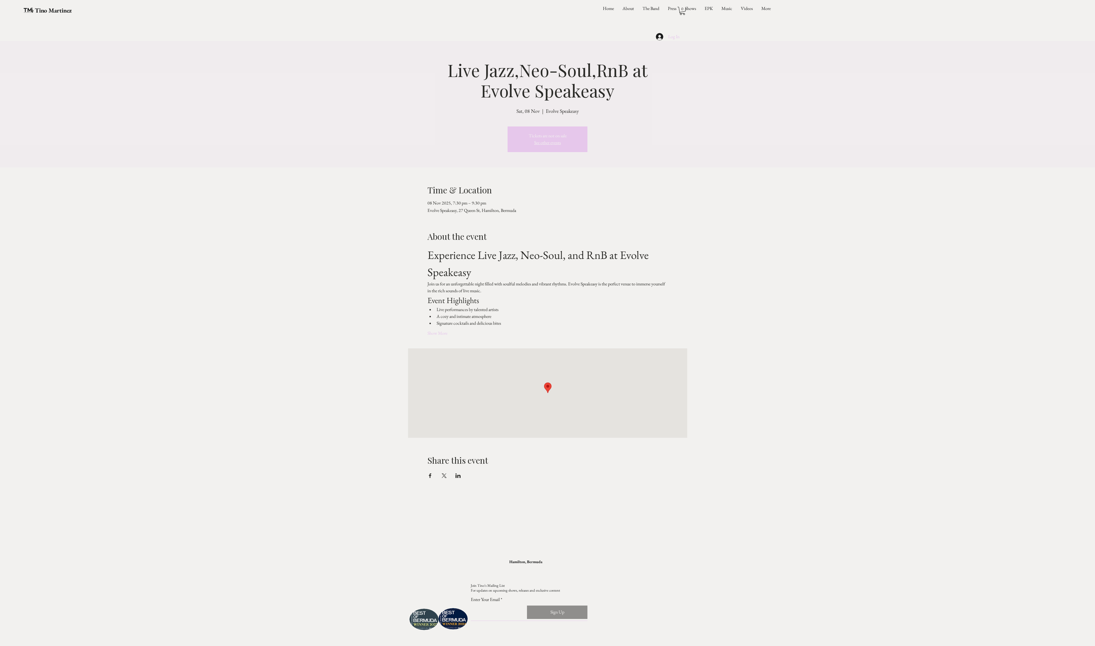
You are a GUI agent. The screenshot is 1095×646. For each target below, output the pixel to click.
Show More (437, 333)
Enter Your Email (485, 599)
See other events (547, 143)
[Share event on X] (444, 475)
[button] (682, 11)
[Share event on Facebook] (430, 475)
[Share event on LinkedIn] (458, 475)
